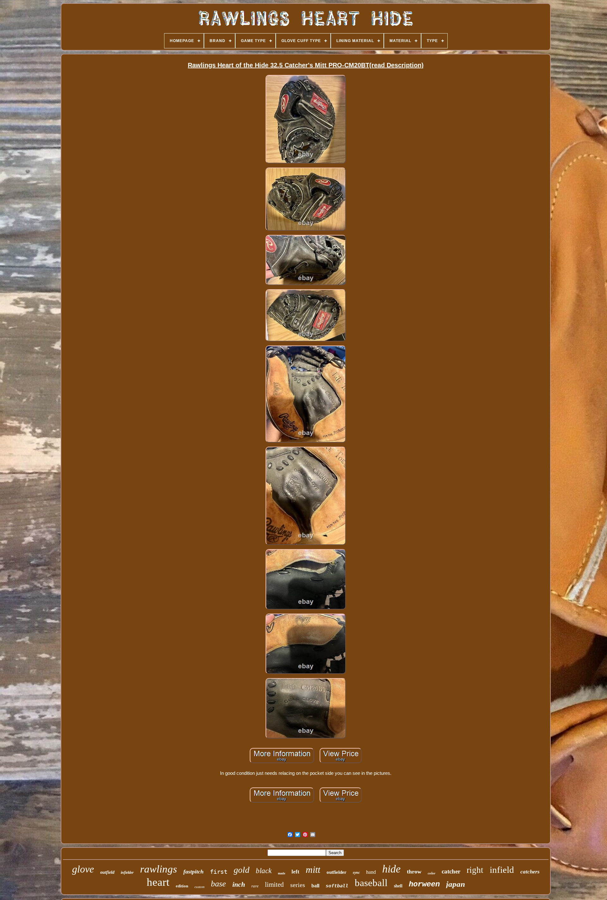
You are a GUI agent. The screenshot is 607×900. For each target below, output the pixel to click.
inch (238, 884)
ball (315, 885)
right (475, 870)
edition (182, 886)
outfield (107, 872)
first (218, 871)
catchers (530, 872)
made (281, 873)
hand (371, 872)
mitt (313, 869)
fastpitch (193, 871)
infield (502, 870)
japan (455, 884)
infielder (127, 872)
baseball (371, 882)
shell (398, 886)
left (295, 872)
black (264, 871)
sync (356, 872)
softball (337, 886)
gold (241, 870)
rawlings (158, 869)
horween (424, 884)
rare (255, 886)
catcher (451, 871)
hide (391, 869)
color (431, 873)
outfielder (336, 872)
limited (274, 884)
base (218, 883)
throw (414, 871)
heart (158, 882)
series (297, 884)
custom (199, 887)
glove (83, 869)
